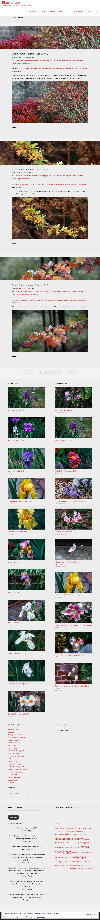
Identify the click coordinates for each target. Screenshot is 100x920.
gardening (81, 843)
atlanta (76, 828)
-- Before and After (14, 743)
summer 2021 (76, 865)
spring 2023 (77, 861)
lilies (78, 847)
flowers (72, 843)
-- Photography (13, 740)
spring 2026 (61, 865)
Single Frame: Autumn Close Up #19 (30, 169)
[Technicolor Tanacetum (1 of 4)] (73, 458)
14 (70, 372)
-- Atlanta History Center (16, 767)
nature (80, 60)
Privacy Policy (41, 917)
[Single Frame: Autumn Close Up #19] (50, 153)
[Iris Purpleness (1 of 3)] (26, 458)
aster (71, 828)
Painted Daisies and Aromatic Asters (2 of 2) (71, 501)
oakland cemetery (63, 857)
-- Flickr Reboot (13, 745)
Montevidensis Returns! (63, 410)
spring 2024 (84, 861)
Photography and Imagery (17, 737)
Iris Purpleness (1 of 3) (16, 471)
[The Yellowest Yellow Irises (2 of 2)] (26, 488)
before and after (62, 832)
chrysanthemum (82, 834)
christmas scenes (71, 834)
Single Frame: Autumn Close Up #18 (30, 285)
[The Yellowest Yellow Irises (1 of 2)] (26, 519)
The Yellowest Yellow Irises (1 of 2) (20, 532)
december (59, 843)
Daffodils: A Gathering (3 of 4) (18, 714)
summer (68, 865)
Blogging (11, 732)
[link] (96, 11)
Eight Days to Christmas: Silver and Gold (69, 655)
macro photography (70, 60)
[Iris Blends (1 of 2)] (26, 579)
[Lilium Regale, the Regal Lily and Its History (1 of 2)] (73, 612)
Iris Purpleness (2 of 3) (16, 440)
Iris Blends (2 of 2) (14, 562)
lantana (68, 847)
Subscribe (13, 817)
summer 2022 (85, 865)
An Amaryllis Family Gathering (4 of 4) (68, 532)
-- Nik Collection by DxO (16, 751)
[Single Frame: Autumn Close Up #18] (50, 268)
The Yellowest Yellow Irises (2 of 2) (20, 501)
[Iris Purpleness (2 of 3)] (26, 427)
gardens (88, 843)
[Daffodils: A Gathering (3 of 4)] (26, 701)
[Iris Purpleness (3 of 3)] (26, 397)
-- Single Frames (13, 753)
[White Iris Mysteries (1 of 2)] (26, 640)
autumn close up (27, 60)
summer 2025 (65, 869)
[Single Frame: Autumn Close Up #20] (50, 37)
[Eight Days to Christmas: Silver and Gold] (73, 642)
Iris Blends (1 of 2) (14, 592)
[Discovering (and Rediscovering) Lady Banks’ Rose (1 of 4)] (73, 673)
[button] (50, 102)
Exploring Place (13, 761)
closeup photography (41, 60)
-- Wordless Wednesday (16, 756)
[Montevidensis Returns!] (73, 397)
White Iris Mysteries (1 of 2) (18, 653)
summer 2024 (58, 869)
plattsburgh (16, 63)
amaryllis (67, 828)
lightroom (73, 847)
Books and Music (14, 729)
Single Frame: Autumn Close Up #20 (30, 53)
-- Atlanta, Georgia (14, 764)
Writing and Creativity (15, 735)
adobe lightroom (59, 828)
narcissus (79, 852)
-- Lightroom (12, 748)
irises (64, 847)
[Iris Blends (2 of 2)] (26, 549)
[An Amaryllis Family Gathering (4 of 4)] (73, 519)
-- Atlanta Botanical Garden (17, 769)
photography (78, 857)
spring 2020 (64, 861)
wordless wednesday (84, 869)
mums (74, 852)
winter (73, 868)
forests (59, 60)
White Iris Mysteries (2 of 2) (18, 623)
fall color (53, 60)
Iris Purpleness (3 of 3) (16, 410)
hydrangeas (58, 847)
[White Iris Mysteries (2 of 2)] (26, 610)
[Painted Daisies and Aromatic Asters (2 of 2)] (73, 488)
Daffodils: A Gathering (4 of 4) (18, 684)
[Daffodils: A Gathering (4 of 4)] (26, 670)
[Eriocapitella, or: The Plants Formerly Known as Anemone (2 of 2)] (73, 549)
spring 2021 (71, 861)
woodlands (26, 63)
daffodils (86, 839)
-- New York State (14, 777)
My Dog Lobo (12, 780)
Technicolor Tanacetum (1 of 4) (66, 471)
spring (58, 861)
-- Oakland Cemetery (15, 772)
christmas (71, 832)
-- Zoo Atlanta (13, 775)
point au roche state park (21, 294)
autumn (17, 60)
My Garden (12, 783)
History (10, 759)
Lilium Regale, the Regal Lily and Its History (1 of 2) (73, 625)
